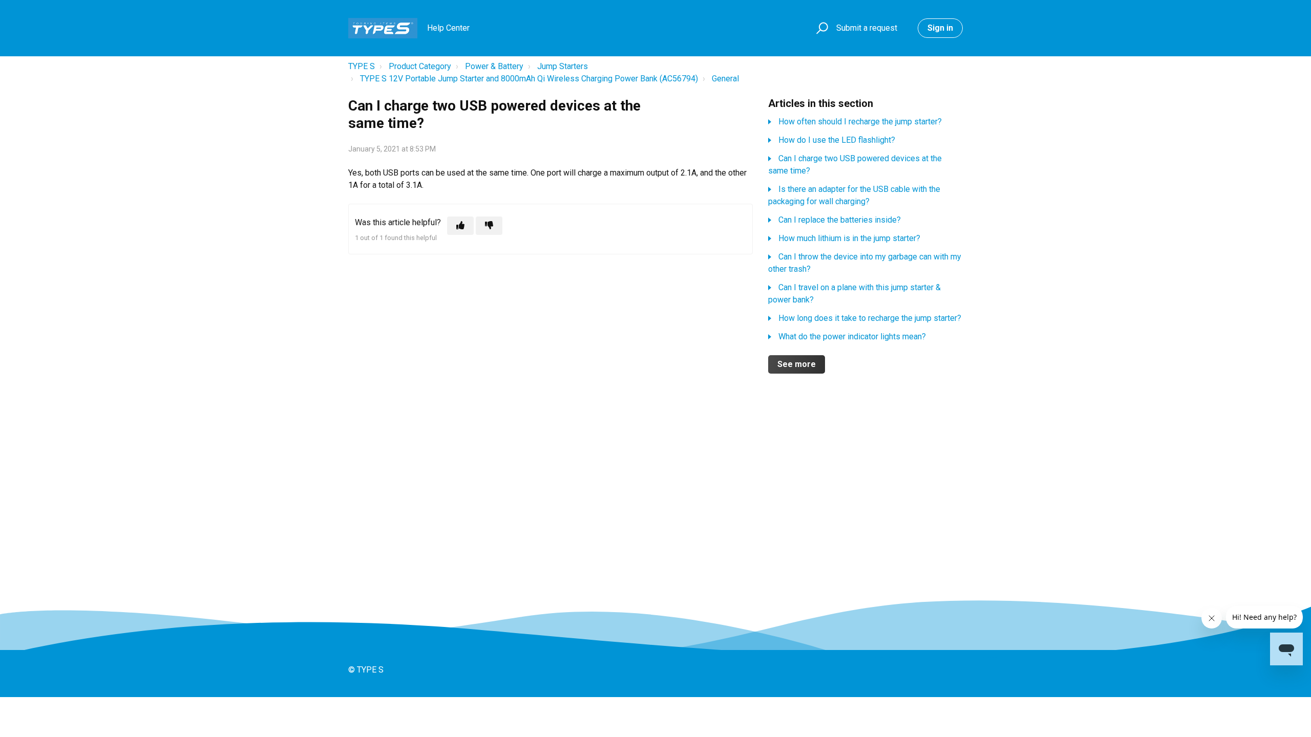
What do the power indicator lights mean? (852, 336)
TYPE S (361, 66)
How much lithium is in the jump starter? (849, 238)
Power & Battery (494, 66)
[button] (820, 28)
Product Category (420, 66)
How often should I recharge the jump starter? (860, 121)
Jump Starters (562, 66)
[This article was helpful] (460, 225)
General (725, 78)
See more (796, 364)
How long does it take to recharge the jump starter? (869, 318)
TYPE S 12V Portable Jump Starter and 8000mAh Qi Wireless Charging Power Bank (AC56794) (529, 78)
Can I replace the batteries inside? (839, 220)
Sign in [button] (940, 28)
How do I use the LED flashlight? (836, 140)
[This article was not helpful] (489, 225)
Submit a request (866, 28)
